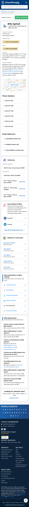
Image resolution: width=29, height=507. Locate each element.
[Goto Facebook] (2, 429)
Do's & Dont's (19, 456)
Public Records (4, 458)
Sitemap (3, 480)
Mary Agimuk (17, 71)
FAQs (17, 452)
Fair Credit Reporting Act (19, 493)
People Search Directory (7, 449)
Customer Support (20, 458)
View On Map (14, 85)
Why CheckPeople (20, 460)
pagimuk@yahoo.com (9, 347)
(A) (8, 11)
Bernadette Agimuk (7, 73)
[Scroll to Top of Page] (26, 500)
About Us (8, 502)
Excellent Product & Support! (8, 432)
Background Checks (6, 452)
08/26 (2, 442)
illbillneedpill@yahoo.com (10, 345)
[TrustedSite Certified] (4, 437)
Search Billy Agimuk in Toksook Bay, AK (14, 6)
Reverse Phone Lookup (6, 456)
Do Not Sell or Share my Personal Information (21, 465)
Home (3, 502)
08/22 (16, 442)
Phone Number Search (6, 471)
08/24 (9, 442)
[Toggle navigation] (26, 2)
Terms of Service (15, 502)
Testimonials (19, 462)
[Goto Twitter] (5, 429)
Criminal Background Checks (8, 478)
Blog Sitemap (4, 482)
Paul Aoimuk (15, 69)
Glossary (18, 454)
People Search (4, 11)
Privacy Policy (10, 496)
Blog (17, 449)
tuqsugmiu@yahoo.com (10, 349)
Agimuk (12, 11)
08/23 (12, 442)
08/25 (6, 442)
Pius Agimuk (10, 71)
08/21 (19, 442)
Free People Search (5, 474)
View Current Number (11, 42)
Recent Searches (8, 440)
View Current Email (11, 48)
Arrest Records (4, 476)
